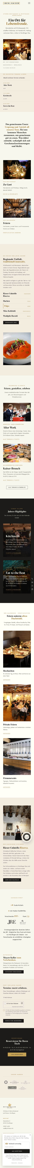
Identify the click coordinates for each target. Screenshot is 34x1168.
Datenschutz (14, 1163)
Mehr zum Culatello (12, 880)
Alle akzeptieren (17, 1151)
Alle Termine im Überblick (17, 487)
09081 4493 (6, 1126)
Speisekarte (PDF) (11, 322)
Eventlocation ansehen (12, 233)
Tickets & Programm (13, 553)
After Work (7, 85)
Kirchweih (7, 95)
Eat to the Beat (8, 106)
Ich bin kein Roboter (12, 1003)
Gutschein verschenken (13, 972)
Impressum (20, 1163)
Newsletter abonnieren (13, 1021)
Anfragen (6, 680)
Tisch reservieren (17, 1054)
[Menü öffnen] (29, 3)
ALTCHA (21, 1006)
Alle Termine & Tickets (11, 439)
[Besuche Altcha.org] (22, 1003)
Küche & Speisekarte (10, 194)
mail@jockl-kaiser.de (8, 1128)
